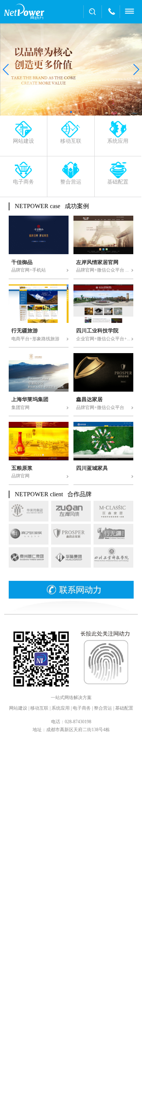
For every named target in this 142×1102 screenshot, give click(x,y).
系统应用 (60, 708)
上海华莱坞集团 (29, 399)
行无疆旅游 (24, 330)
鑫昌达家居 (89, 399)
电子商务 (82, 708)
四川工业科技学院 (97, 330)
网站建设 (18, 708)
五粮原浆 (22, 468)
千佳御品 (22, 262)
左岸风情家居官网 (97, 262)
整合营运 (103, 708)
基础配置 (124, 708)
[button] (6, 69)
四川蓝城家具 (92, 468)
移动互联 (39, 708)
